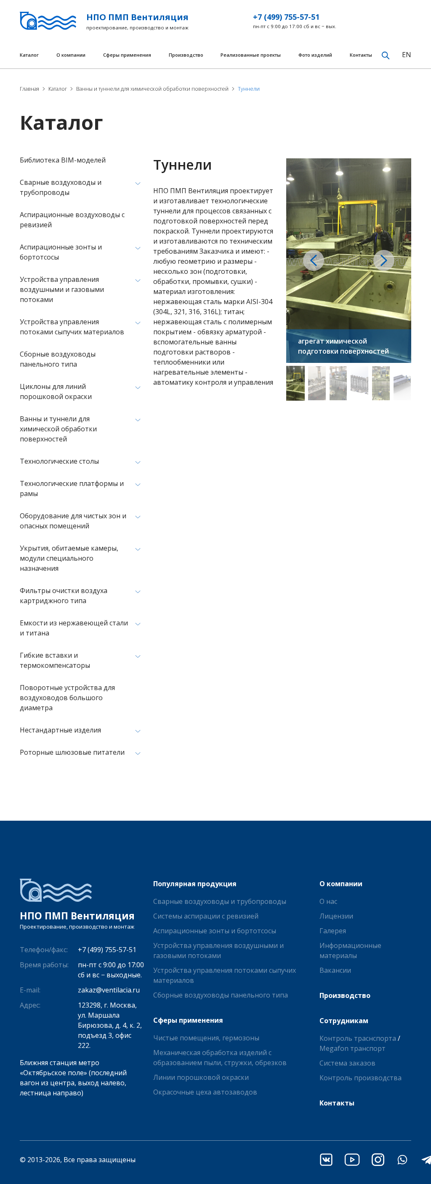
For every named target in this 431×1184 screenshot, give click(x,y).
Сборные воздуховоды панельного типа (58, 359)
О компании (70, 55)
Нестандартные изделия (60, 730)
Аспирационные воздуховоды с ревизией (72, 219)
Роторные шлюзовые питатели (72, 752)
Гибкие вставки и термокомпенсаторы (55, 660)
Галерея (332, 930)
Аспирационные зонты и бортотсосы (61, 252)
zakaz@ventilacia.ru (109, 990)
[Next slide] (383, 260)
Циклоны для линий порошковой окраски (56, 391)
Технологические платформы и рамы (72, 488)
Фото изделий (315, 55)
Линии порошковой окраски (201, 1077)
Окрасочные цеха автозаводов (205, 1092)
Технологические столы (59, 461)
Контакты (361, 55)
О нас (328, 901)
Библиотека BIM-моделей (63, 160)
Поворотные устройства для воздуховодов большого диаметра (67, 697)
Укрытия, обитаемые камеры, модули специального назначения (69, 558)
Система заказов (347, 1063)
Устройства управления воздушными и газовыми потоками (62, 289)
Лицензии (336, 916)
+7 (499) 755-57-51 (286, 17)
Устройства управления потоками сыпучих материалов (72, 326)
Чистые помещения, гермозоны (206, 1037)
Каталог (29, 55)
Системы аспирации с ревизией (205, 916)
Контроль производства (360, 1077)
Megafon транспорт (352, 1048)
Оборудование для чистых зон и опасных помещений (73, 520)
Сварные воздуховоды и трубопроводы (60, 187)
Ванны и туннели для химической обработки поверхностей (58, 429)
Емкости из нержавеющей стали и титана (74, 628)
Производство (186, 55)
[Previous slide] (313, 260)
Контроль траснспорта (357, 1038)
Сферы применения (127, 55)
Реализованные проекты (251, 55)
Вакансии (335, 970)
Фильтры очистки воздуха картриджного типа (63, 595)
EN (406, 54)
